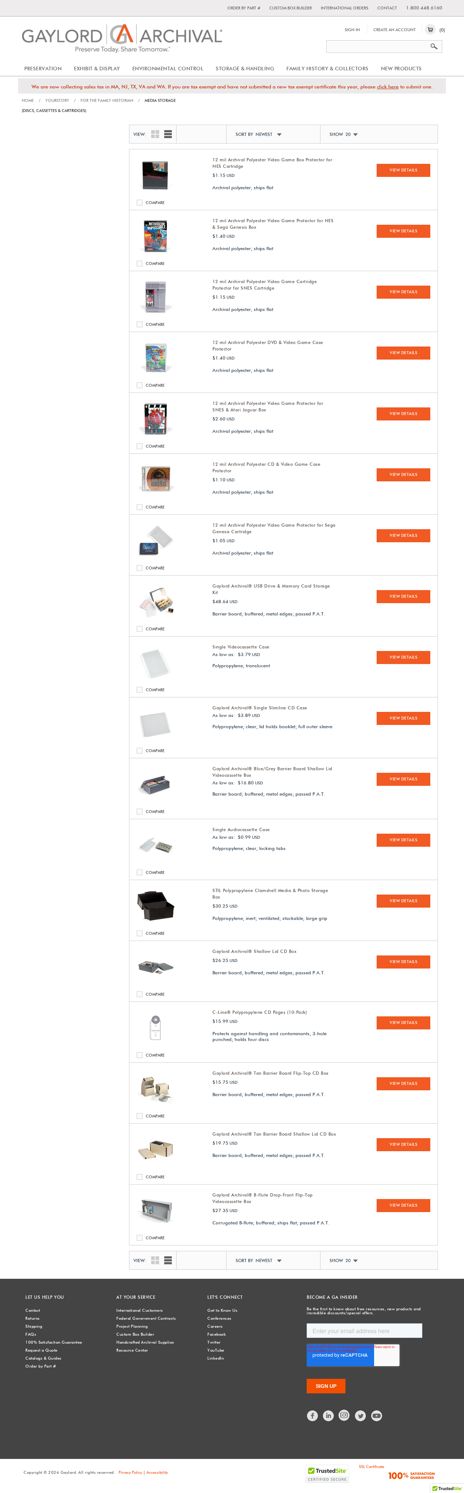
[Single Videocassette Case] (156, 680)
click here (388, 87)
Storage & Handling (245, 68)
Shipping (33, 1326)
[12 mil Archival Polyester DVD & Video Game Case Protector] (156, 375)
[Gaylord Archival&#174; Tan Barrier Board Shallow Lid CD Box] (156, 1167)
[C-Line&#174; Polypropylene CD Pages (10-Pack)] (156, 1045)
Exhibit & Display (97, 68)
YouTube (215, 1350)
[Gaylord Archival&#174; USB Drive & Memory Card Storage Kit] (156, 619)
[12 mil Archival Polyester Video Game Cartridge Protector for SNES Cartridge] (156, 315)
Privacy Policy (130, 1472)
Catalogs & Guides (43, 1358)
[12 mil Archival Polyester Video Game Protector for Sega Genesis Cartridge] (156, 558)
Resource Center (132, 1350)
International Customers (139, 1310)
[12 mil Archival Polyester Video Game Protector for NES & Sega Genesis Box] (156, 254)
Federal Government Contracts (146, 1318)
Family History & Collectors (327, 68)
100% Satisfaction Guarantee (53, 1342)
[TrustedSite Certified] (327, 1474)
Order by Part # (243, 8)
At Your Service (136, 1297)
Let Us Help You (44, 1297)
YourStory (54, 100)
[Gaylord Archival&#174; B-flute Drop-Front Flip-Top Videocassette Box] (156, 1228)
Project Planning (132, 1326)
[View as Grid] (153, 133)
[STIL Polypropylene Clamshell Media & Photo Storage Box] (156, 923)
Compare (141, 202)
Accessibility (157, 1472)
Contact (387, 8)
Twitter (214, 1342)
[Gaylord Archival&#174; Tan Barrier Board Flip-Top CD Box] (156, 1106)
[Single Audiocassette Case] (156, 863)
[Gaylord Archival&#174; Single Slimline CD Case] (156, 741)
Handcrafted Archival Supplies (145, 1342)
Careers (215, 1326)
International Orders (344, 8)
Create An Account (394, 29)
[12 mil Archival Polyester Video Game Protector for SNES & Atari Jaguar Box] (156, 436)
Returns (32, 1318)
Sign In (352, 29)
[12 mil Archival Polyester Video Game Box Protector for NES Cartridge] (156, 193)
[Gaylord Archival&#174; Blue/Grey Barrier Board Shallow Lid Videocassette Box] (156, 802)
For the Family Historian (103, 100)
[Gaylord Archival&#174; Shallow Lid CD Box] (156, 984)
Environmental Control (168, 68)
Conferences (219, 1318)
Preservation (43, 68)
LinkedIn (215, 1358)
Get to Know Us (222, 1310)
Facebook (216, 1334)
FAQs (30, 1334)
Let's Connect (225, 1297)
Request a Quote (41, 1350)
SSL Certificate (371, 1466)
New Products (401, 68)
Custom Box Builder (290, 8)
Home (28, 100)
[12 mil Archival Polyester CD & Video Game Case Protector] (156, 497)
